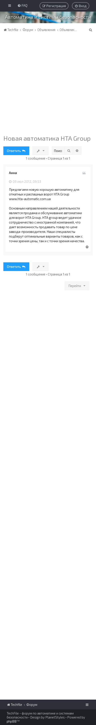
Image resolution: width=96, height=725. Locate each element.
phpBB (12, 721)
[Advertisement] (48, 84)
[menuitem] (22, 5)
